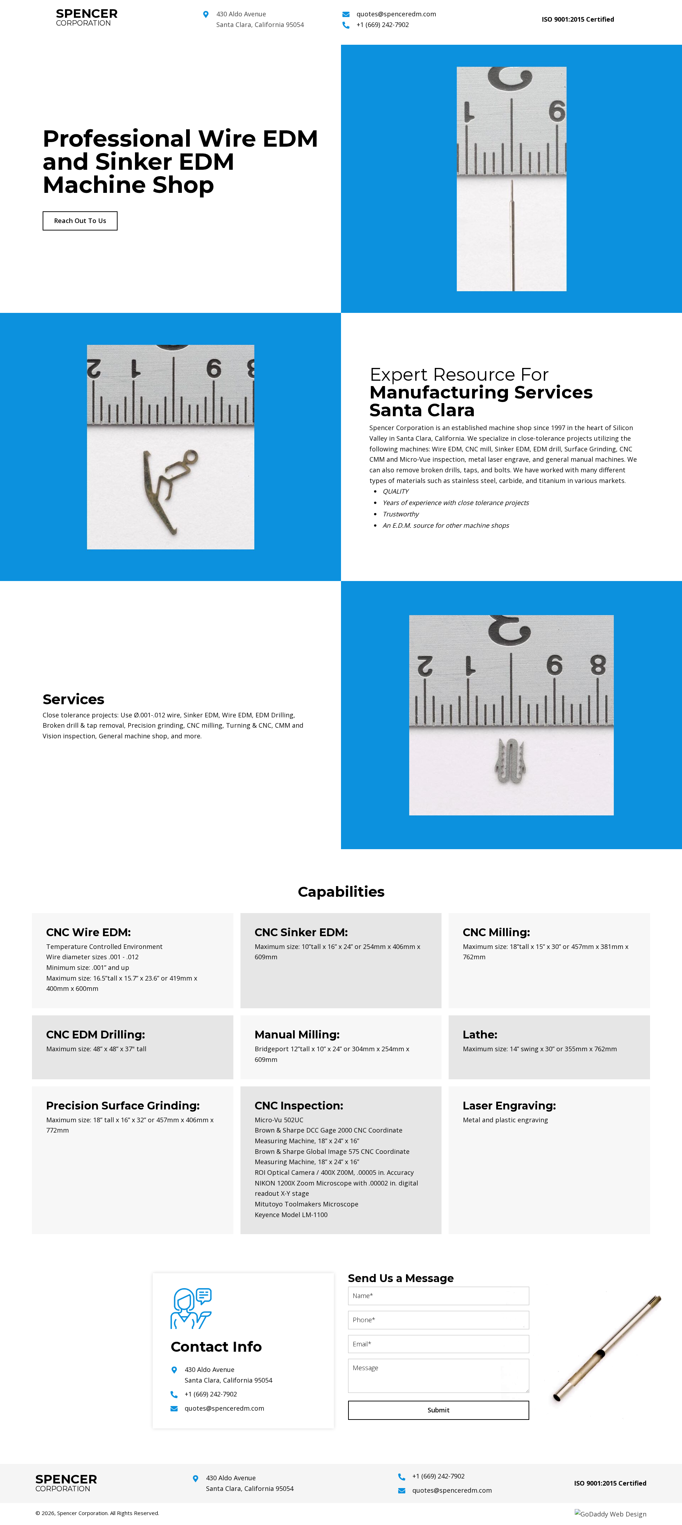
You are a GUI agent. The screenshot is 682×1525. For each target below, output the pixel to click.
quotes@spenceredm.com (396, 14)
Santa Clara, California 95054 (260, 24)
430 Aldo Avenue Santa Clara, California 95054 (249, 1483)
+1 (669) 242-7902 (383, 24)
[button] (80, 220)
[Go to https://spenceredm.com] (122, 18)
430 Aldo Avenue (241, 14)
